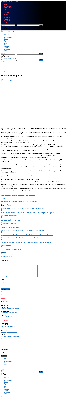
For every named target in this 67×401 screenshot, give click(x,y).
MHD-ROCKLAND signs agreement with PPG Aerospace (19, 257)
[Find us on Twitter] (1, 396)
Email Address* (5, 349)
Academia (7, 17)
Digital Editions (8, 8)
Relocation (7, 20)
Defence (6, 12)
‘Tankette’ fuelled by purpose (10, 220)
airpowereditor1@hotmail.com (9, 312)
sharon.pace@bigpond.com (8, 326)
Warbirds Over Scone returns (10, 227)
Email (2, 283)
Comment (4, 276)
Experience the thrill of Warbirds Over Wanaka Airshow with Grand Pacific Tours (27, 235)
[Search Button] (16, 60)
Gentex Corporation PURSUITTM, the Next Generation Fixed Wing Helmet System (27, 213)
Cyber (5, 16)
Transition (7, 19)
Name (2, 279)
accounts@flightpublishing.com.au (10, 317)
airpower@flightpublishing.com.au (10, 308)
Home (2, 71)
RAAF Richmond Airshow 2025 (11, 249)
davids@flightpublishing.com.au (9, 332)
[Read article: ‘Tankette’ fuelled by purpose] (33, 215)
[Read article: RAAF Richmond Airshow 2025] (33, 245)
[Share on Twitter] (1, 125)
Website (3, 286)
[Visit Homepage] (10, 1)
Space (6, 14)
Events (6, 9)
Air (5, 11)
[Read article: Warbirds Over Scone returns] (33, 223)
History (6, 22)
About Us (7, 4)
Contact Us (7, 6)
